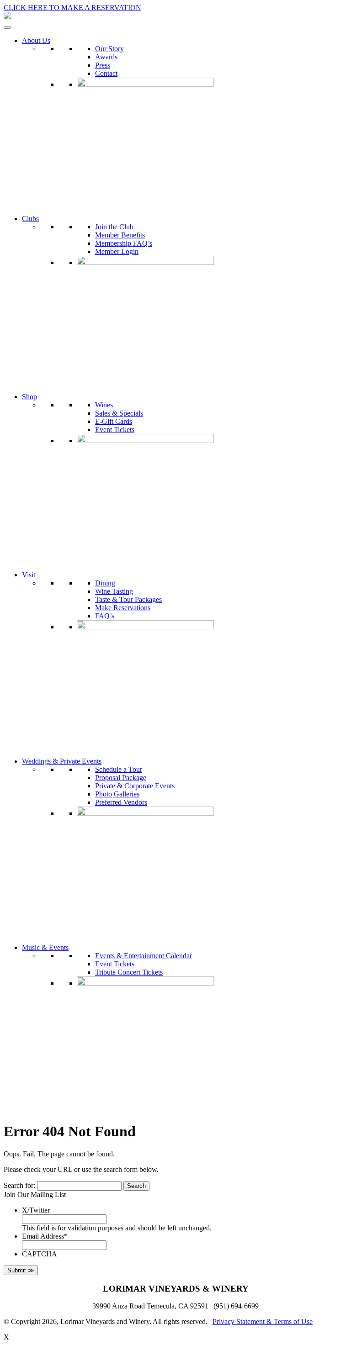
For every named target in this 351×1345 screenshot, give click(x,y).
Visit (28, 575)
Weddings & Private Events (61, 761)
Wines (104, 405)
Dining (105, 583)
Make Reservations (122, 608)
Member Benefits (120, 235)
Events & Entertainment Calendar (143, 956)
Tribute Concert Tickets (129, 972)
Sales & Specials (119, 413)
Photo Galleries (117, 794)
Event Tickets (114, 429)
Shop (29, 397)
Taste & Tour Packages (128, 599)
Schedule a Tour (118, 769)
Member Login (116, 251)
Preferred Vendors (121, 802)
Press (102, 65)
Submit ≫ (20, 1270)
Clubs (30, 218)
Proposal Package (120, 777)
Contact (106, 73)
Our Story (109, 49)
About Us (36, 40)
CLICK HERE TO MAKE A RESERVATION (72, 7)
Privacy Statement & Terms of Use (263, 1321)
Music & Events (45, 947)
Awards (106, 57)
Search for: (19, 1185)
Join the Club (114, 227)
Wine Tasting (114, 591)
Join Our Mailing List (35, 1194)
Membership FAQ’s (123, 243)
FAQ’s (104, 616)
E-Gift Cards (113, 421)
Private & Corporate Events (135, 786)
